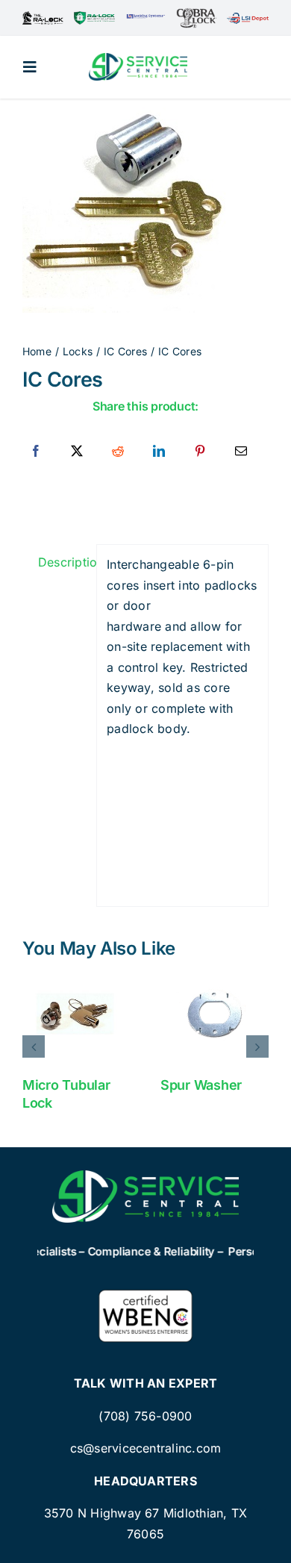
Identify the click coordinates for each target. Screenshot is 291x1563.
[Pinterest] (200, 451)
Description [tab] (62, 562)
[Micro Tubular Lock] (76, 1013)
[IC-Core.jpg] (145, 210)
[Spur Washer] (214, 1013)
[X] (76, 451)
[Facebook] (35, 451)
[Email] (241, 451)
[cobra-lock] (196, 13)
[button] (33, 1046)
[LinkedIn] (159, 451)
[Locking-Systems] (145, 18)
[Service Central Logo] (138, 59)
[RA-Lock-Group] (42, 17)
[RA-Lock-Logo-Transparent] (94, 17)
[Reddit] (117, 451)
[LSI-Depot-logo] (247, 18)
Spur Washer (201, 1085)
